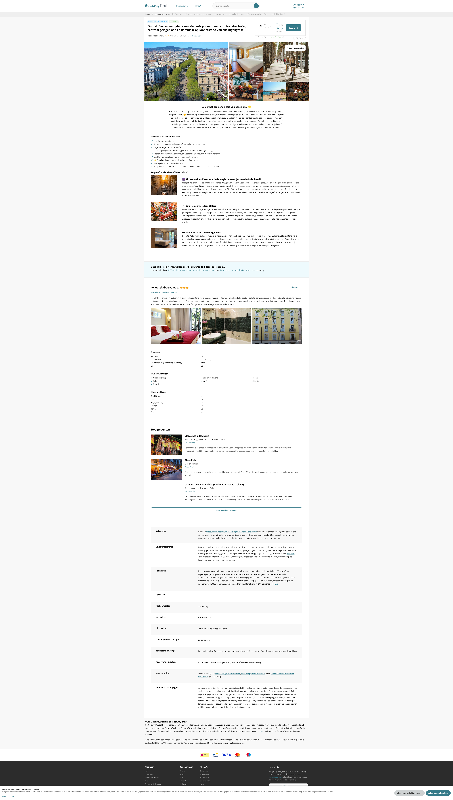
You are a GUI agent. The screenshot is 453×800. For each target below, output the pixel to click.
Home (148, 14)
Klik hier (291, 553)
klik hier (274, 584)
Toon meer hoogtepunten (226, 510)
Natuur (202, 784)
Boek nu (292, 28)
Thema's (198, 6)
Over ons (148, 781)
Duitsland (183, 781)
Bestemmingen (182, 6)
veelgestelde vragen (276, 777)
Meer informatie (8, 796)
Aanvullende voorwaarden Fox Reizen (235, 270)
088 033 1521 (298, 4)
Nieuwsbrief (149, 774)
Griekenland (183, 784)
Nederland (183, 771)
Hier (261, 731)
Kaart (295, 287)
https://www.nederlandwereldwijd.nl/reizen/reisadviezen (231, 531)
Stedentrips (159, 14)
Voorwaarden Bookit (152, 778)
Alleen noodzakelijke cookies (409, 793)
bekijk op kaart (196, 36)
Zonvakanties (204, 774)
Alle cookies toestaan (438, 793)
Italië (181, 778)
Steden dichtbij (205, 781)
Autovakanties (204, 778)
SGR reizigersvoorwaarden (203, 270)
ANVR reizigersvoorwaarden (179, 270)
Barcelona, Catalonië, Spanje (164, 292)
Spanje (182, 774)
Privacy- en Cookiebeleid (153, 784)
